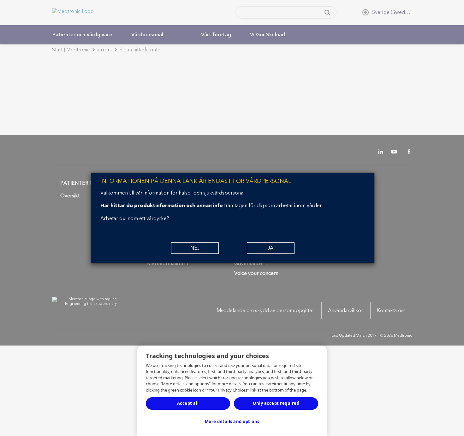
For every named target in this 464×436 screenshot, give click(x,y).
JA (270, 248)
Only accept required (276, 403)
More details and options (232, 421)
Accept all (188, 403)
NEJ (194, 248)
